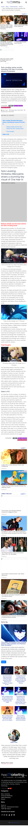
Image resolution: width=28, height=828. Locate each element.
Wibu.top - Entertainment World (9, 807)
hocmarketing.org (14, 822)
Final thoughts (10, 131)
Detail (3, 662)
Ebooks (3, 799)
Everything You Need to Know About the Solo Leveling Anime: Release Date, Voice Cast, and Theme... (20, 700)
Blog (7, 6)
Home (2, 6)
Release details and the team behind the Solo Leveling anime (14, 127)
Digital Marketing (5, 797)
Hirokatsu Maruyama (5, 107)
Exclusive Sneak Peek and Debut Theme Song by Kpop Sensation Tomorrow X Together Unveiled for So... (7, 680)
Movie (20, 6)
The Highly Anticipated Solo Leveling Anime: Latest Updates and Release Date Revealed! (13, 643)
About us (3, 805)
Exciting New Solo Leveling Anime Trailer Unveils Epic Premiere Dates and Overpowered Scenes (20, 679)
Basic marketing (5, 794)
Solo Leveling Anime (18, 105)
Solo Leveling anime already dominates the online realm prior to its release (7, 718)
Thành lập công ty (6, 808)
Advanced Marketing (6, 795)
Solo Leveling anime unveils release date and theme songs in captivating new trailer (7, 699)
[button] (25, 117)
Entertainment (14, 6)
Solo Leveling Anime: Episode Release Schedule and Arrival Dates (21, 718)
